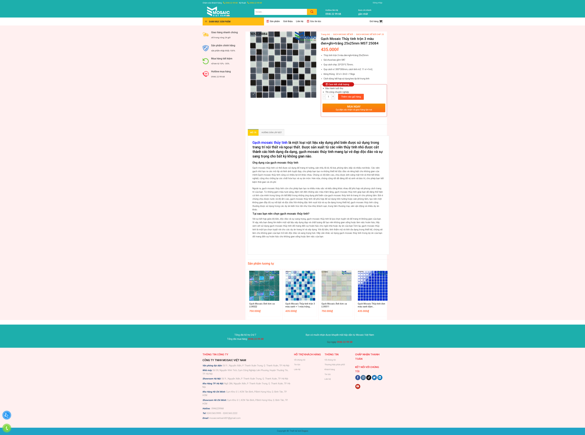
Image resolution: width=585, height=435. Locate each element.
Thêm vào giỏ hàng (351, 96)
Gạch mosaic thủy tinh (269, 142)
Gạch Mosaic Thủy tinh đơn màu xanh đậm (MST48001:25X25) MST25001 (371, 305)
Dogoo (304, 431)
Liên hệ (299, 21)
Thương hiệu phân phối (334, 364)
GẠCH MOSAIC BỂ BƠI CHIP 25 (370, 34)
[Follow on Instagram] (363, 377)
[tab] (253, 132)
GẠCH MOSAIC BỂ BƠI (343, 34)
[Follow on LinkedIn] (379, 377)
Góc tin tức (315, 21)
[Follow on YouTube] (357, 386)
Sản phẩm (275, 21)
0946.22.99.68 (256, 339)
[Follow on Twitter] (374, 377)
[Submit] (312, 12)
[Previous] (248, 294)
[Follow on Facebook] (357, 377)
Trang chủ (325, 34)
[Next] (389, 294)
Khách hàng (329, 369)
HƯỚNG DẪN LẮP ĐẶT (272, 132)
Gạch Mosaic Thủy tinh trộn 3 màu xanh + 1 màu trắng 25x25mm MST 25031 (300, 305)
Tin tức (297, 364)
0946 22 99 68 (231, 3)
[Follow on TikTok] (368, 377)
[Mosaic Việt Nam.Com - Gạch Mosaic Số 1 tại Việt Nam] (226, 11)
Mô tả (253, 132)
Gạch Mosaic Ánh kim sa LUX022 (262, 305)
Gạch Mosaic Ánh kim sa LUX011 (334, 305)
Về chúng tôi (299, 360)
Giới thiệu (288, 21)
